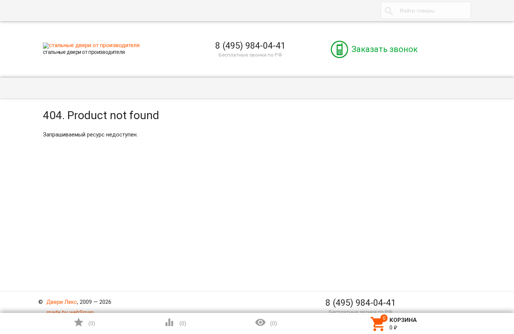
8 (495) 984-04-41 (250, 45)
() (84, 322)
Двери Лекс (61, 302)
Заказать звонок (384, 49)
